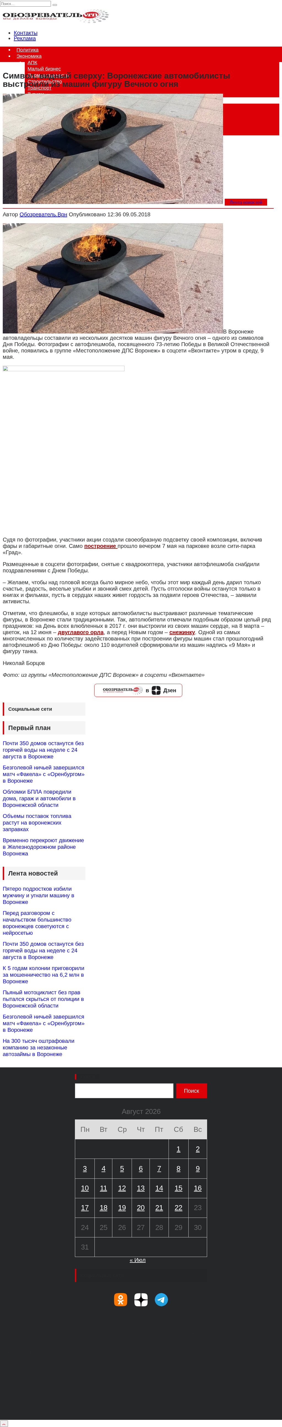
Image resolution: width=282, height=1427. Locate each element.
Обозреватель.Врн (43, 214)
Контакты (25, 33)
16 (198, 1188)
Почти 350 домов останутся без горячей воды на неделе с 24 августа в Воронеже (43, 750)
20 (141, 1207)
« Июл (138, 1260)
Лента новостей (246, 202)
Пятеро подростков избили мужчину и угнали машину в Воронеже (38, 895)
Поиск (87, 1076)
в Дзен (161, 690)
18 (103, 1207)
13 (141, 1188)
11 (103, 1188)
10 (85, 1188)
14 (159, 1188)
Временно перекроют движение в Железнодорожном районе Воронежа (43, 847)
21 (159, 1207)
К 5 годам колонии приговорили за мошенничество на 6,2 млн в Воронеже (43, 974)
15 (178, 1188)
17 (85, 1207)
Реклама (25, 38)
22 (178, 1207)
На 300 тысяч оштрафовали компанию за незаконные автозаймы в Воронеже (38, 1047)
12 (122, 1188)
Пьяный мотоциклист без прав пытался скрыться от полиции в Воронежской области (43, 999)
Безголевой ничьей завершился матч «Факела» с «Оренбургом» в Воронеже (44, 774)
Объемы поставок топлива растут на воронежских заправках (37, 822)
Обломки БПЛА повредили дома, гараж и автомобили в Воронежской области (39, 798)
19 (122, 1207)
